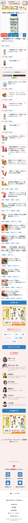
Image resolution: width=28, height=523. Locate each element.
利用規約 (15, 510)
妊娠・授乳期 (19, 338)
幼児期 (17, 199)
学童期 (7, 188)
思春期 (11, 188)
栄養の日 (7, 45)
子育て (16, 334)
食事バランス (14, 221)
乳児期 (14, 341)
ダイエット (8, 338)
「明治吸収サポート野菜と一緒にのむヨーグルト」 (14, 40)
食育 (23, 334)
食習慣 (20, 221)
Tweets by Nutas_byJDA (14, 461)
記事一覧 (15, 504)
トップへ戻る (16, 493)
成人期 (16, 188)
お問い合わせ (14, 516)
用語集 (14, 507)
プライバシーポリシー (14, 513)
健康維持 (7, 199)
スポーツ (7, 210)
